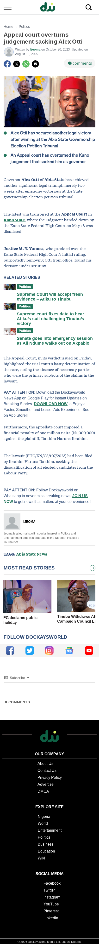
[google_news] (69, 650)
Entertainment (50, 830)
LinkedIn (50, 918)
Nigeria (44, 816)
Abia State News (31, 554)
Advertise (45, 784)
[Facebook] (7, 64)
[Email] (35, 64)
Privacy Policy (49, 777)
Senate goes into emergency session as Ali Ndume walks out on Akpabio (55, 341)
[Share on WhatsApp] (26, 64)
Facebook (52, 883)
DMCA (43, 791)
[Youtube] (89, 650)
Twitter (49, 890)
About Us (45, 764)
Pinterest (51, 911)
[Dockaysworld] (49, 7)
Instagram (51, 897)
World (43, 823)
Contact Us (46, 770)
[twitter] (29, 650)
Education (46, 851)
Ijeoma (35, 49)
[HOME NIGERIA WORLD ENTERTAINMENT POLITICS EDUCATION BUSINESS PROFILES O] (49, 7)
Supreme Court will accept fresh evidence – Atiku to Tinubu (50, 296)
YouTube (51, 904)
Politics (24, 26)
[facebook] (10, 650)
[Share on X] (16, 64)
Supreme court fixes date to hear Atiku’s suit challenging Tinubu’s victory (50, 319)
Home (8, 26)
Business (46, 844)
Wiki (41, 858)
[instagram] (49, 650)
